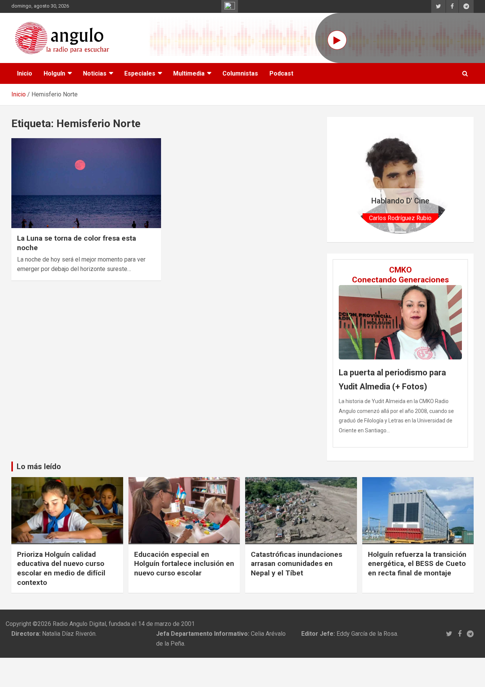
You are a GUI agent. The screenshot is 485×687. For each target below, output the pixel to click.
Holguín (54, 73)
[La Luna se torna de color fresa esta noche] (86, 183)
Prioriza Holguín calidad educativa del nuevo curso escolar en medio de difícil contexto (61, 568)
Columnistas (240, 73)
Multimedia (189, 73)
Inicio (24, 73)
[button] (354, 179)
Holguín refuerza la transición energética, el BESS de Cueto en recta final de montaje (417, 563)
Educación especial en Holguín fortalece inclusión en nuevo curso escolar (184, 563)
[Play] (337, 40)
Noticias (94, 73)
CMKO (400, 269)
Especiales (139, 73)
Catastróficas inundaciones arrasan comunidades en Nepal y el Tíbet (296, 563)
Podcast (281, 73)
